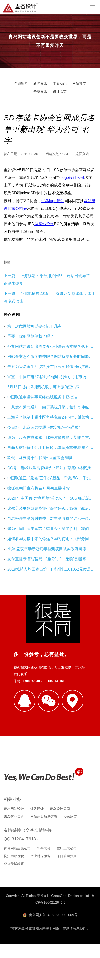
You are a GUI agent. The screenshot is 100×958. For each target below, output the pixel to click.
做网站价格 (44, 224)
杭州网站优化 (14, 856)
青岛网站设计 (14, 809)
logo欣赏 (70, 816)
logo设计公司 (72, 178)
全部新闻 (21, 83)
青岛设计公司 (60, 809)
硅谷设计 (37, 809)
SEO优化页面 (14, 816)
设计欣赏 (60, 91)
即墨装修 (43, 848)
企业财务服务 (40, 856)
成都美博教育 (14, 864)
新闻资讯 (40, 83)
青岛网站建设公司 (17, 848)
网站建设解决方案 (44, 816)
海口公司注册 (67, 856)
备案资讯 (40, 91)
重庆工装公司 (67, 848)
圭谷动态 (60, 83)
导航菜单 (92, 6)
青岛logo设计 (52, 201)
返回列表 (82, 154)
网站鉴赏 (79, 83)
